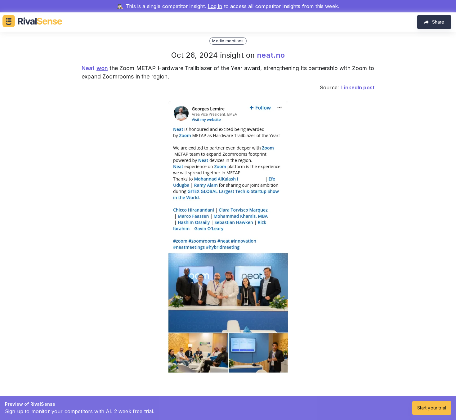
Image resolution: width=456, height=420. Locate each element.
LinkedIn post (357, 87)
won (102, 68)
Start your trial (431, 407)
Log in (215, 6)
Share (438, 22)
